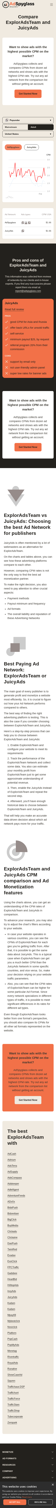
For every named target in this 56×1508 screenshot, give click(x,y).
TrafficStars (13, 1404)
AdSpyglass (10, 222)
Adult (33, 127)
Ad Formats (9, 1458)
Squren (11, 1380)
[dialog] (28, 1495)
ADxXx (11, 1201)
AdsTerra (12, 1165)
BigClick (11, 1219)
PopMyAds (13, 1345)
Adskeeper (13, 1183)
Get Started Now (28, 93)
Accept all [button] (14, 1502)
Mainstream (11, 127)
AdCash (11, 1154)
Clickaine (12, 1237)
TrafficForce (13, 1398)
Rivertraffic (13, 1357)
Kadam (11, 1303)
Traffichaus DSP (16, 1386)
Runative (12, 1369)
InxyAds (11, 1291)
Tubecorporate (15, 1416)
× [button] (53, 1485)
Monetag (12, 1351)
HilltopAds (13, 1285)
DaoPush (12, 1243)
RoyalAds (12, 1363)
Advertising (9, 1477)
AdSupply (12, 1171)
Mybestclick (13, 1321)
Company (7, 1471)
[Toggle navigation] (51, 4)
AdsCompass (14, 1177)
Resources (8, 1465)
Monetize (7, 1452)
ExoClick (12, 1261)
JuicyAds (9, 231)
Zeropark (12, 1422)
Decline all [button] (40, 1502)
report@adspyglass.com (28, 291)
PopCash (12, 1339)
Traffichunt (13, 1392)
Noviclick (12, 1327)
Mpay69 (11, 1315)
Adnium (11, 1159)
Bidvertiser (13, 1213)
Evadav (11, 1255)
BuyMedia (12, 1225)
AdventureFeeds (16, 1195)
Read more (27, 1497)
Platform (11, 1333)
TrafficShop (13, 1410)
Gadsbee (12, 1273)
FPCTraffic (13, 1267)
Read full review (14, 309)
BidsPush (12, 1207)
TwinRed (12, 1249)
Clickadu (12, 1231)
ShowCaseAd (14, 1374)
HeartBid (12, 1279)
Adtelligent (13, 1189)
